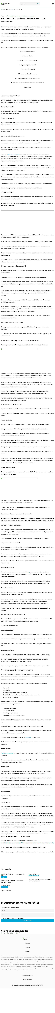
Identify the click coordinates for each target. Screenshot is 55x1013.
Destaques (27, 943)
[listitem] (13, 878)
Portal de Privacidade (27, 975)
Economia (27, 947)
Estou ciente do (13, 918)
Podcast (27, 951)
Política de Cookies (27, 979)
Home (2, 16)
